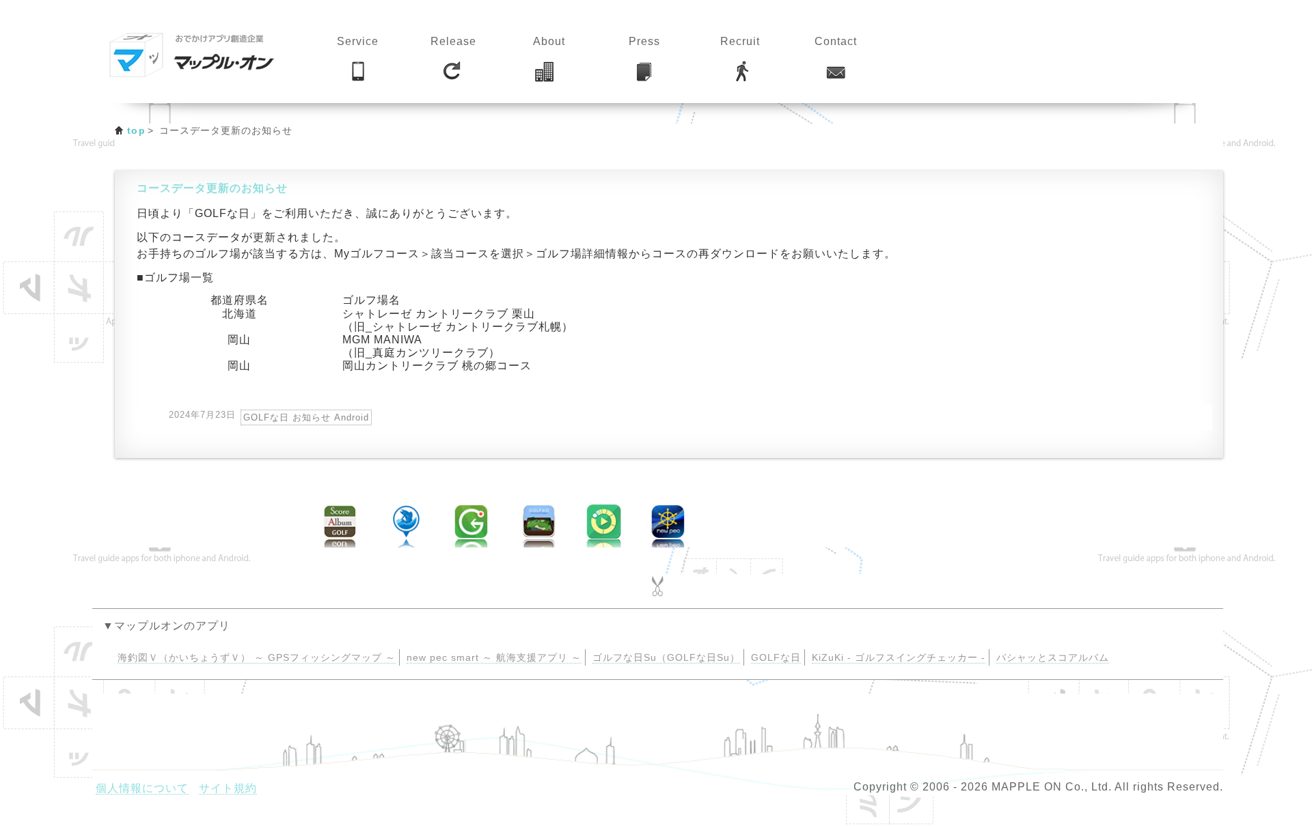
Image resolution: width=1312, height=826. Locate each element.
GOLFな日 (776, 658)
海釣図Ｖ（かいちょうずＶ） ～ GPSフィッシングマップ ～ (257, 658)
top (136, 130)
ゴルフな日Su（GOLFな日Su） (666, 658)
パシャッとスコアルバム (1052, 658)
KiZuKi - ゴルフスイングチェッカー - (898, 658)
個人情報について (142, 788)
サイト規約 (228, 788)
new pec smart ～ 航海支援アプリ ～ (494, 658)
